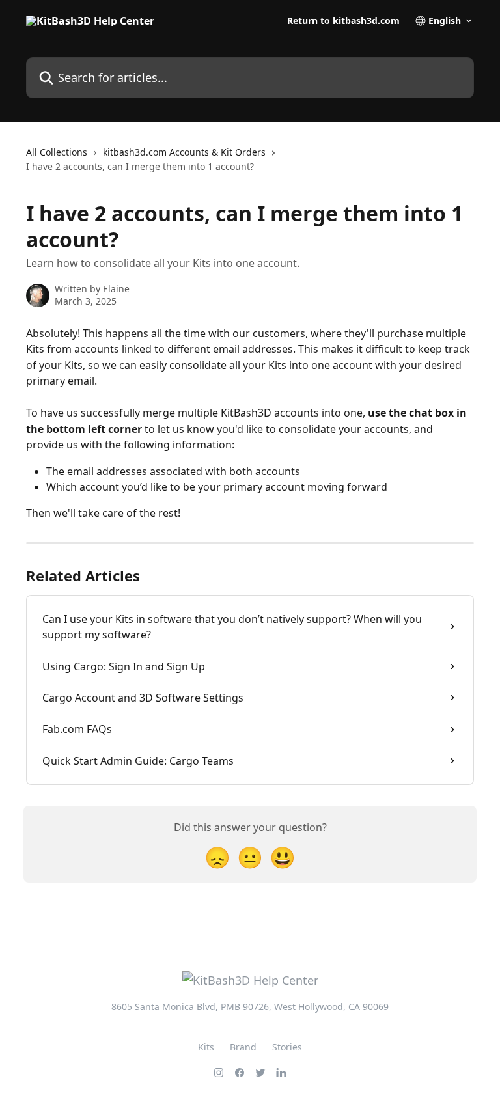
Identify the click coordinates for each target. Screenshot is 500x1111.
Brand (243, 1047)
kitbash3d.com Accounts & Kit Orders (184, 152)
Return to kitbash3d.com (343, 20)
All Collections (56, 152)
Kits (206, 1047)
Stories (287, 1047)
